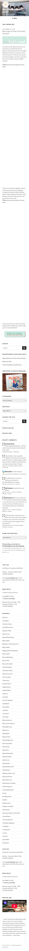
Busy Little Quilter (7, 664)
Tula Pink (5, 836)
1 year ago (17, 484)
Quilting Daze (6, 770)
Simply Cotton (6, 803)
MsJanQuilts (5, 733)
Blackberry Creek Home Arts (10, 644)
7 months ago (16, 451)
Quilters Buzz (6, 763)
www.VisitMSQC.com (12, 578)
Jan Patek (5, 697)
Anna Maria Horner (7, 627)
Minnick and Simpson (8, 723)
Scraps (4, 793)
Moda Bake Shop (7, 727)
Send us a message (9, 598)
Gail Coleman (9, 488)
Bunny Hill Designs (7, 657)
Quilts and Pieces (7, 776)
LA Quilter (5, 710)
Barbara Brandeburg (8, 637)
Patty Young (5, 746)
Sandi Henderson (7, 786)
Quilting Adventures (8, 766)
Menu (15, 18)
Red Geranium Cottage (8, 783)
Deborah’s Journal (7, 674)
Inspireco (5, 693)
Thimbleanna (6, 829)
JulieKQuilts (5, 703)
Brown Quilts (6, 654)
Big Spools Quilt (6, 361)
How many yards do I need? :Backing (10, 474)
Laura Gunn (5, 713)
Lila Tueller (5, 717)
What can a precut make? (8, 484)
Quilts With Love (7, 780)
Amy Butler (5, 621)
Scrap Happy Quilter (8, 790)
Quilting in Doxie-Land (8, 773)
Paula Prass (5, 750)
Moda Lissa (5, 730)
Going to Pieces (6, 683)
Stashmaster (6, 809)
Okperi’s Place (6, 737)
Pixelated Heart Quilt (7, 451)
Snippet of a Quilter (7, 806)
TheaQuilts (5, 826)
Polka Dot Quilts (6, 756)
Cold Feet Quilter (7, 667)
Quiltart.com (6, 760)
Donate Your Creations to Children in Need (12, 465)
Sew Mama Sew (6, 796)
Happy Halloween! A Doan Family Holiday (13, 358)
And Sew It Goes (7, 624)
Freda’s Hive (5, 680)
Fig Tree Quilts (6, 677)
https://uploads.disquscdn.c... (13, 446)
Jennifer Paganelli (7, 700)
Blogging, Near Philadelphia (10, 650)
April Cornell (6, 634)
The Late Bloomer (7, 819)
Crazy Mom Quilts (7, 670)
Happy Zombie (6, 687)
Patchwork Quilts (7, 743)
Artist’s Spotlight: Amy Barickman (12, 365)
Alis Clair (4, 617)
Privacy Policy (6, 945)
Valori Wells (5, 839)
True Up (4, 833)
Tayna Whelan (6, 816)
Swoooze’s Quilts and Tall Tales (11, 813)
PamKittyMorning (7, 740)
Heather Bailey (6, 690)
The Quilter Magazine (8, 823)
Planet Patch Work (7, 753)
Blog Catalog (6, 647)
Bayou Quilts (6, 640)
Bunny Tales (5, 660)
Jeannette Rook (9, 444)
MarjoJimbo (8, 471)
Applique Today (6, 630)
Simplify (4, 800)
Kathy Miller (5, 707)
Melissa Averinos (7, 720)
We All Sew (5, 843)
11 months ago (23, 474)
